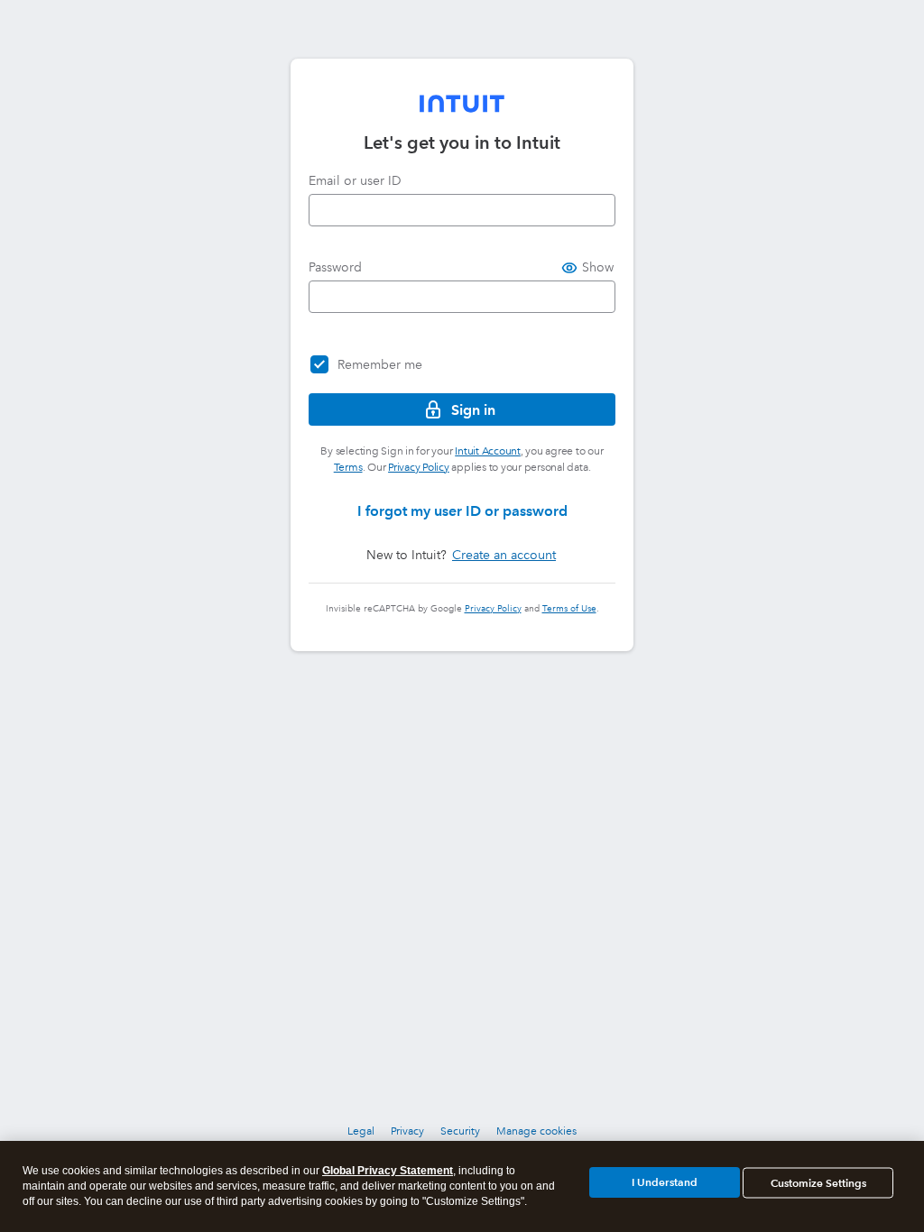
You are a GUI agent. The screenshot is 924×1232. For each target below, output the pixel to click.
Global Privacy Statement (387, 1170)
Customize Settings (818, 1183)
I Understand (665, 1182)
